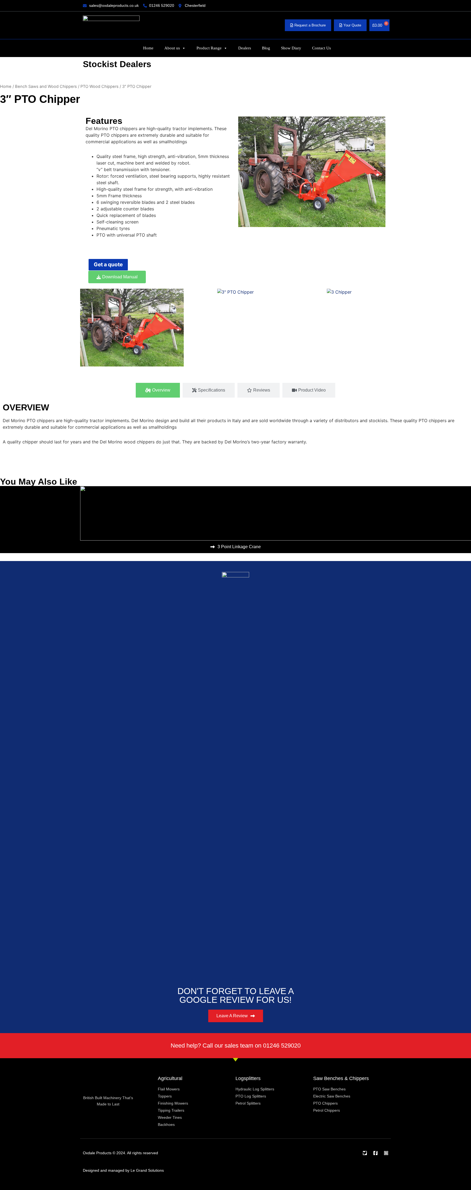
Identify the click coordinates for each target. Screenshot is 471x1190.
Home (148, 48)
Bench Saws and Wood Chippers (46, 86)
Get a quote (108, 264)
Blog (266, 48)
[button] (85, 328)
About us (172, 48)
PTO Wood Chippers (99, 86)
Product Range (209, 48)
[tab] (158, 390)
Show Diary (291, 48)
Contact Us (321, 48)
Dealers (244, 48)
